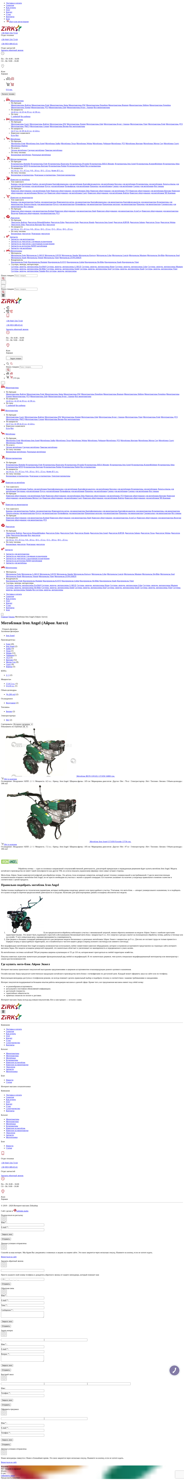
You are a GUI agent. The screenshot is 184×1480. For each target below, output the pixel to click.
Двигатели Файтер (19, 222)
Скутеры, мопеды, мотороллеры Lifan (131, 267)
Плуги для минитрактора (64, 204)
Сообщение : (7, 1310)
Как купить (11, 8)
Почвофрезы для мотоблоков (77, 186)
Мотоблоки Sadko (52, 143)
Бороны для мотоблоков (21, 184)
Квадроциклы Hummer (37, 262)
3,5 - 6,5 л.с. (25, 170)
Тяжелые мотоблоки (53, 150)
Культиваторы (12, 1060)
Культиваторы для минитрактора (166, 511)
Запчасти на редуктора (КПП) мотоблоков (29, 246)
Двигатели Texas (152, 222)
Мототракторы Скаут (20, 124)
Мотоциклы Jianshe (70, 255)
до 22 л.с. (15, 112)
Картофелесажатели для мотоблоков (98, 184)
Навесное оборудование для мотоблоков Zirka (70, 191)
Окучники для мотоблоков (33, 186)
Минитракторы (12, 388)
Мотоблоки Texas (68, 143)
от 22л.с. (36, 131)
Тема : (4, 1305)
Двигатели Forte (72, 222)
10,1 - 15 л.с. (45, 170)
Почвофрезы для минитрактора (88, 204)
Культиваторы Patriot (76, 166)
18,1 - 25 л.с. (67, 229)
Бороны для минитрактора (22, 202)
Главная (4, 617)
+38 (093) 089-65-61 (9, 44)
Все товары (159, 186)
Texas (8, 651)
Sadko (8, 649)
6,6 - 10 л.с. (35, 170)
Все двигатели (49, 225)
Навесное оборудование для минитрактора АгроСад (119, 211)
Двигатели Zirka (18, 225)
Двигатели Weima (167, 222)
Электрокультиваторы (65, 175)
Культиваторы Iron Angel (125, 164)
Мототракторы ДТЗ (174, 124)
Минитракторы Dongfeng (97, 105)
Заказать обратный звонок (12, 50)
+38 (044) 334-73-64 (9, 33)
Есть (13, 135)
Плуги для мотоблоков (54, 186)
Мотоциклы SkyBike (156, 255)
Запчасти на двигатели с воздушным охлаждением (32, 244)
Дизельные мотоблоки (41, 155)
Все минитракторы (102, 107)
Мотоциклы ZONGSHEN (70, 258)
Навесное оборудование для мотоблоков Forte (30, 191)
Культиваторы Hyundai (79, 164)
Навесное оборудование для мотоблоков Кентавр (150, 191)
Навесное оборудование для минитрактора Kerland (32, 211)
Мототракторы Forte (156, 124)
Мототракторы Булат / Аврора (117, 124)
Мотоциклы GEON (53, 255)
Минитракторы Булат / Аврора (80, 107)
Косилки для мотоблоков (125, 184)
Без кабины (25, 116)
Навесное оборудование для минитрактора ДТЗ (39, 213)
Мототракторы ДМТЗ (20, 126)
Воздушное (11, 703)
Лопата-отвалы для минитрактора (38, 204)
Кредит (9, 12)
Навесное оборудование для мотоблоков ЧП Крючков (152, 193)
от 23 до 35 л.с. (25, 112)
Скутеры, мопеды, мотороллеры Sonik (62, 269)
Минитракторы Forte (40, 105)
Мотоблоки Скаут (171, 143)
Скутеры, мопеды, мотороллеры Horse (98, 267)
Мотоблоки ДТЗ (118, 143)
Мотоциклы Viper (51, 258)
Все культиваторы (93, 166)
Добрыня (10, 655)
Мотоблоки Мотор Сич (153, 143)
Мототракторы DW (58, 124)
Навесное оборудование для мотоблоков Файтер (108, 193)
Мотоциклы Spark (18, 258)
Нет (17, 135)
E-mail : (5, 1227)
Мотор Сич (11, 662)
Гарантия (10, 5)
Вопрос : (5, 1354)
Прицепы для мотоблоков (101, 186)
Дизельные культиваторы (45, 175)
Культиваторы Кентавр (38, 166)
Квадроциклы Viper (130, 262)
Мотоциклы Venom (35, 258)
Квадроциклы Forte (19, 262)
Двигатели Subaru (137, 222)
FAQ (8, 10)
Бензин (9, 711)
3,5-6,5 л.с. (10, 684)
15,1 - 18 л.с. (56, 229)
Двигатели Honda (86, 222)
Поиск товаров (7, 275)
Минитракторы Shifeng (139, 105)
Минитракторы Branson (118, 105)
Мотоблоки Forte (18, 143)
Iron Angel (10, 636)
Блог (8, 19)
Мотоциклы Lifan (104, 255)
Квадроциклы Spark (113, 262)
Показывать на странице (11, 726)
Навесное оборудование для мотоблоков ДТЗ (109, 191)
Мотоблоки (10, 434)
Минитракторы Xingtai (21, 107)
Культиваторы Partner (58, 166)
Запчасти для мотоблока (21, 248)
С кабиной (15, 116)
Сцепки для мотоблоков (143, 186)
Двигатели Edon (57, 222)
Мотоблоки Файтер (19, 146)
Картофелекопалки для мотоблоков (67, 184)
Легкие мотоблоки (19, 150)
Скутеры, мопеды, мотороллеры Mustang (165, 267)
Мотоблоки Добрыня (102, 143)
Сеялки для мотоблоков (122, 186)
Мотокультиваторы (14, 458)
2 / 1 (8, 675)
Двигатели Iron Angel (104, 222)
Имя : (4, 1222)
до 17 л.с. (15, 131)
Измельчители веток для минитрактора (73, 202)
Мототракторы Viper (139, 124)
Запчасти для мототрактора (22, 239)
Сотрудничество (13, 1043)
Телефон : (6, 1393)
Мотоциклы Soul (172, 255)
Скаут (8, 664)
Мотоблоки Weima (84, 143)
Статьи (9, 1082)
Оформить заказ (8, 1475)
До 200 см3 (11, 694)
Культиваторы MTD (19, 166)
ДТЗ (8, 658)
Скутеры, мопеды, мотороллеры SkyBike (28, 269)
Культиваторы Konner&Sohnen (149, 164)
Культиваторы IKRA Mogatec (102, 164)
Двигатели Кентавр (33, 225)
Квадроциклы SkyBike (94, 262)
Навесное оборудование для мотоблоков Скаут (67, 193)
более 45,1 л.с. (57, 170)
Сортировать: (7, 724)
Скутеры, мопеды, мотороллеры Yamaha (28, 271)
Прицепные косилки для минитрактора (119, 204)
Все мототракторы (77, 126)
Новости (9, 1080)
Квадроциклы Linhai (75, 262)
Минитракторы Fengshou (160, 105)
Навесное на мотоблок (15, 482)
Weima (9, 653)
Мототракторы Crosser (39, 126)
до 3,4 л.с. (15, 170)
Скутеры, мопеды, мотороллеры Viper (161, 269)
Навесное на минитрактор (17, 504)
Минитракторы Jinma (59, 105)
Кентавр (9, 660)
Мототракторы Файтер (39, 124)
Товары (11, 617)
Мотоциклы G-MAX (35, 255)
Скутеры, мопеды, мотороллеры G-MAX (63, 267)
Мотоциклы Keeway (87, 255)
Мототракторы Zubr (94, 124)
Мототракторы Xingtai (76, 124)
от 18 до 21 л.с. (25, 131)
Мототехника (11, 568)
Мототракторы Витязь (59, 126)
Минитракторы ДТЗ (39, 107)
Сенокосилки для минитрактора (157, 513)
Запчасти (9, 550)
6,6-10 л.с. (10, 686)
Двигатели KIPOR (121, 222)
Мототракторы (11, 410)
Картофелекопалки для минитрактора (107, 202)
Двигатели (10, 526)
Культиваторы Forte (39, 164)
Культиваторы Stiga (171, 164)
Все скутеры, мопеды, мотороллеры (61, 271)
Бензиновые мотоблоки (21, 155)
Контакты (10, 17)
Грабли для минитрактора (45, 202)
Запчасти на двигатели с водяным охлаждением (31, 241)
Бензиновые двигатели (21, 234)
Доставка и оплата (14, 3)
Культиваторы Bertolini (20, 164)
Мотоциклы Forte (18, 255)
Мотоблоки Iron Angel (35, 143)
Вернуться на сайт (9, 1257)
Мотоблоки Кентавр (134, 143)
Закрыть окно (7, 1234)
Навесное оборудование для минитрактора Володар (159, 518)
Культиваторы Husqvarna (58, 164)
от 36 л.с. (36, 112)
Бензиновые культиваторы (22, 175)
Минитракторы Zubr (57, 107)
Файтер (9, 667)
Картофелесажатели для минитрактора (139, 202)
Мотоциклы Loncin (120, 255)
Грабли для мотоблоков (42, 184)
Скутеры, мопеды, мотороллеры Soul (95, 269)
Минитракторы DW (77, 105)
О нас (8, 14)
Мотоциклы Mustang (138, 255)
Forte (8, 644)
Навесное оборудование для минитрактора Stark (75, 211)
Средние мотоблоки (36, 150)
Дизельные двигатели (40, 234)
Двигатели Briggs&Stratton (39, 222)
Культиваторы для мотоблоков (149, 184)
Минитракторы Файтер (21, 105)
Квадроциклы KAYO (57, 262)
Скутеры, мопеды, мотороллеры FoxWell (28, 267)
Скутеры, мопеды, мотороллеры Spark (128, 269)
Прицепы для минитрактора (149, 204)
